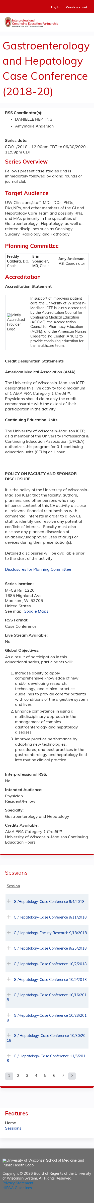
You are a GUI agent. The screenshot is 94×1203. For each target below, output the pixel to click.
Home (10, 1123)
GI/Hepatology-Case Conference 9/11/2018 (50, 918)
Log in (55, 7)
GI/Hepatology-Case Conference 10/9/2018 (50, 980)
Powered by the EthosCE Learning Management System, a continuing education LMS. (73, 1199)
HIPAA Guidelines (17, 1188)
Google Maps (36, 612)
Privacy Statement (18, 1183)
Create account (76, 7)
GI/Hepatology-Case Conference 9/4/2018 (49, 902)
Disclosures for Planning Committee (38, 570)
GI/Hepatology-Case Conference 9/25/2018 (50, 949)
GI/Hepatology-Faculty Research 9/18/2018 (50, 933)
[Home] (47, 21)
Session (13, 886)
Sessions (13, 1129)
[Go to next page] (72, 1076)
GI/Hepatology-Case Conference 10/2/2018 (50, 964)
